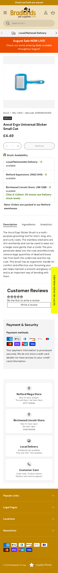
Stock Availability (17, 155)
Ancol (6, 113)
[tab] (10, 224)
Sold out (39, 146)
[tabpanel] (29, 254)
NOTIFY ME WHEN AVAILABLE (54, 290)
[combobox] (29, 23)
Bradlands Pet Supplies (20, 565)
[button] (52, 12)
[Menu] (5, 12)
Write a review (29, 304)
